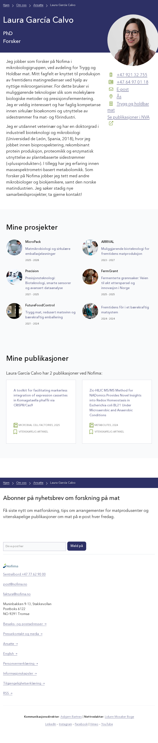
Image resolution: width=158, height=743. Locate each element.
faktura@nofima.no (17, 594)
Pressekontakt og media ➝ (22, 634)
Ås (119, 97)
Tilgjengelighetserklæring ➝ (24, 683)
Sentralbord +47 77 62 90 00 (24, 574)
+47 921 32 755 (132, 75)
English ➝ (10, 654)
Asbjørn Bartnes (71, 716)
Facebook (81, 724)
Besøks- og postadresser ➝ (24, 624)
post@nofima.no (15, 584)
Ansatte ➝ (10, 644)
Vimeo (94, 724)
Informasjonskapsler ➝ (20, 673)
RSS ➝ (7, 693)
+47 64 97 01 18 (132, 82)
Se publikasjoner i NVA (128, 117)
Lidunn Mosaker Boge (119, 716)
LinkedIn (50, 724)
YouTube (107, 724)
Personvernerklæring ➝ (20, 663)
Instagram (65, 724)
